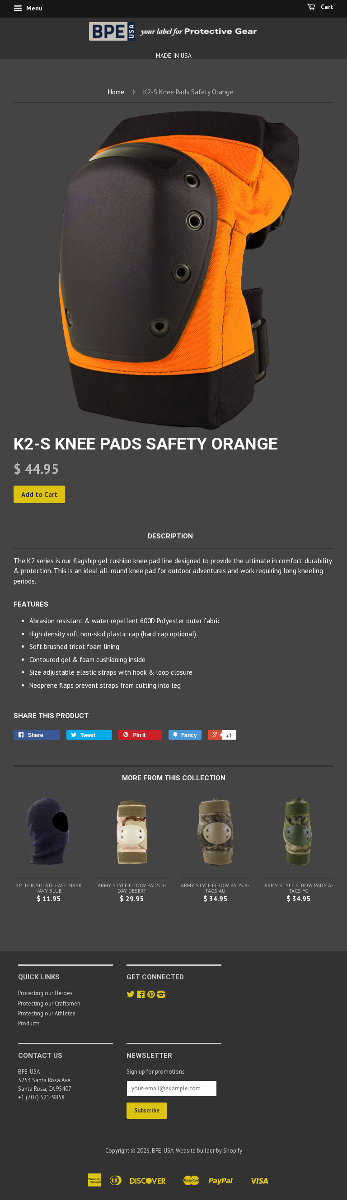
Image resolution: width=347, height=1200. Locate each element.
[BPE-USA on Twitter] (131, 995)
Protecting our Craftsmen (49, 1003)
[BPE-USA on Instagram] (161, 995)
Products (29, 1023)
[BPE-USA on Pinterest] (151, 995)
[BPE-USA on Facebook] (140, 995)
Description (170, 536)
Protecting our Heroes (45, 993)
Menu (33, 8)
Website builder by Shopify (209, 1150)
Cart (326, 7)
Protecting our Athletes (46, 1013)
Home (116, 92)
